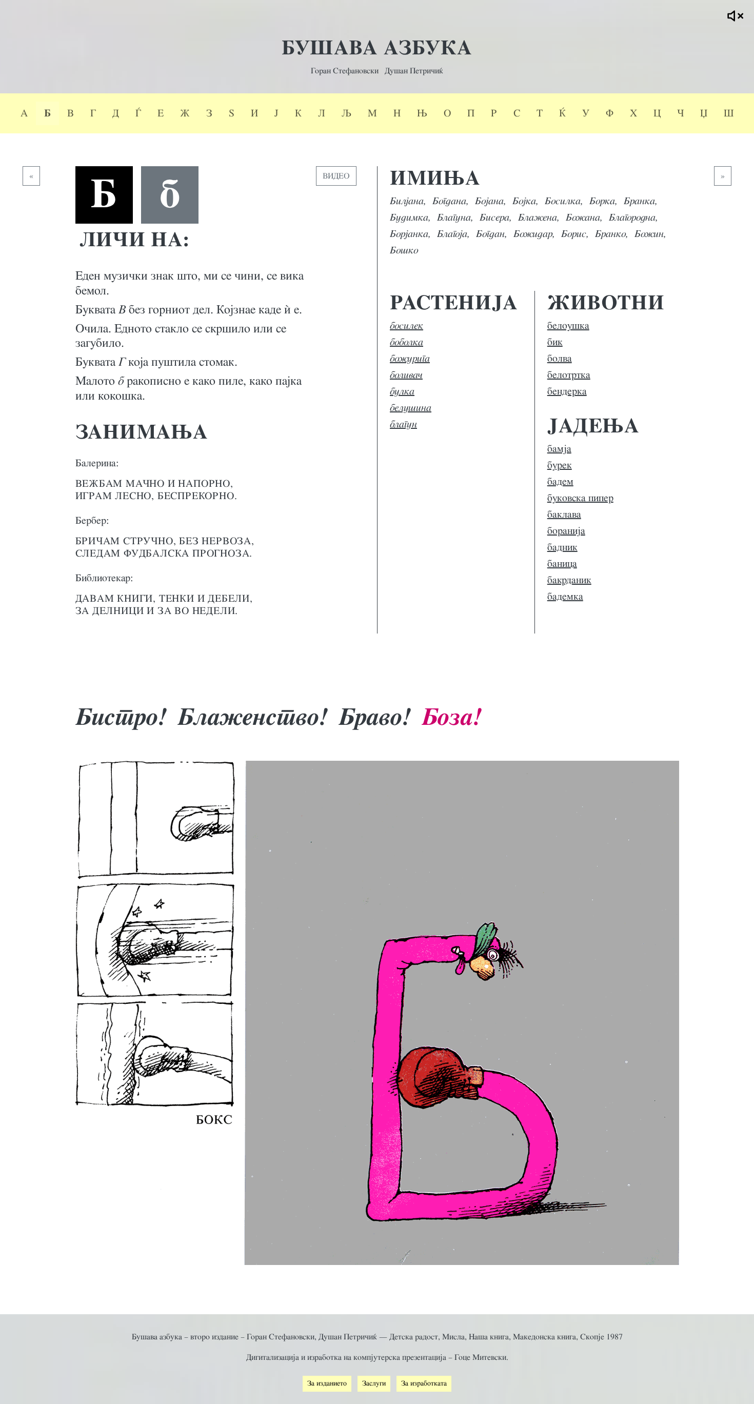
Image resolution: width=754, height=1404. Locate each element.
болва (559, 358)
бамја (559, 449)
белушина (410, 408)
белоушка (568, 326)
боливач (406, 375)
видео (336, 176)
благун (403, 424)
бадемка (565, 596)
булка (402, 391)
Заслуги (374, 1383)
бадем (560, 482)
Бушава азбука (377, 48)
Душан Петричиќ (414, 71)
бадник (562, 547)
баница (562, 564)
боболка (406, 342)
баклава (564, 514)
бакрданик (569, 580)
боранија (566, 531)
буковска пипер (580, 498)
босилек (406, 326)
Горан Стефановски (345, 71)
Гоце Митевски (480, 1357)
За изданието (327, 1383)
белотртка (568, 375)
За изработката (424, 1383)
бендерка (567, 391)
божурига (410, 358)
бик (555, 342)
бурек (559, 465)
